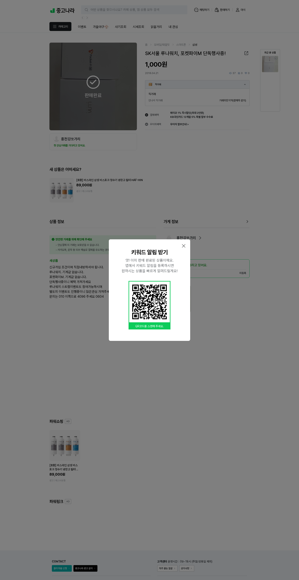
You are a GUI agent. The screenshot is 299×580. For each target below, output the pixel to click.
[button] (183, 245)
